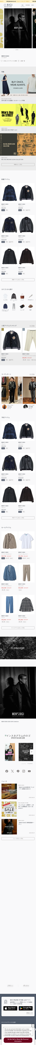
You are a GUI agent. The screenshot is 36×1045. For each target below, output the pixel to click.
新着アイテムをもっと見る (18, 279)
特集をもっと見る (18, 164)
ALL (23, 5)
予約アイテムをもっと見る (18, 517)
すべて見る (32, 325)
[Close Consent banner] (33, 1025)
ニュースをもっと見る (18, 838)
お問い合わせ (26, 985)
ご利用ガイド (10, 985)
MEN (32, 5)
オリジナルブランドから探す (8, 1022)
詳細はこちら (29, 1013)
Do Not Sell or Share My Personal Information (18, 1040)
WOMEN (28, 5)
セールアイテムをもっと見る (18, 628)
